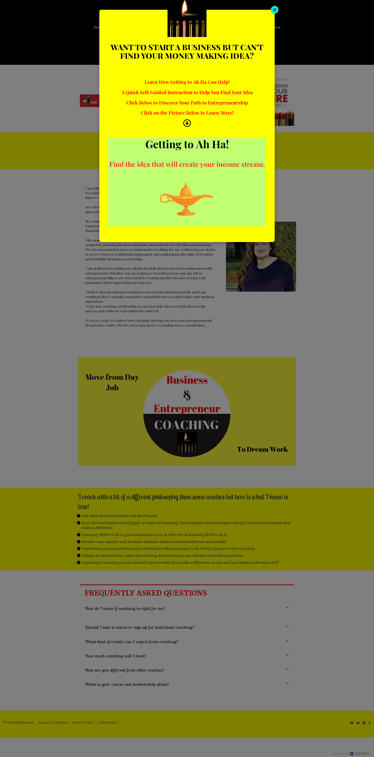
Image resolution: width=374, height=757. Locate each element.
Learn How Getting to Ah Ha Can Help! (187, 81)
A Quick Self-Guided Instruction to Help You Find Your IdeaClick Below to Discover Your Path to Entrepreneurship (187, 97)
